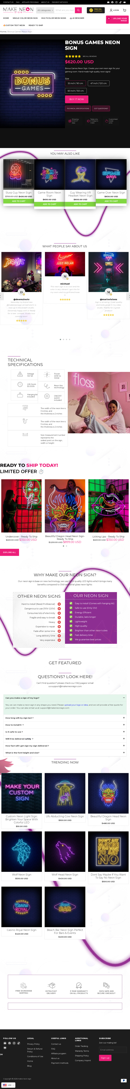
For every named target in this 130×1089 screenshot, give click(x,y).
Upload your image (120, 19)
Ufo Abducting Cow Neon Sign (65, 816)
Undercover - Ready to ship (21, 536)
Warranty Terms (82, 1051)
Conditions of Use (35, 1056)
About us (45, 2)
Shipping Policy (82, 1056)
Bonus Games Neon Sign (92, 45)
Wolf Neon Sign (21, 874)
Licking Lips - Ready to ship (109, 536)
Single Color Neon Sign (25, 18)
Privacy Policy (33, 1044)
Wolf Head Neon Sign (65, 874)
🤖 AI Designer (77, 18)
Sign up (105, 1058)
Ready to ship (36, 25)
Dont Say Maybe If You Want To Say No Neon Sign (108, 876)
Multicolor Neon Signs (53, 18)
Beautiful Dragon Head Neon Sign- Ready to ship (65, 537)
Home (6, 18)
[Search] (78, 10)
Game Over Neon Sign (111, 192)
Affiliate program (30, 2)
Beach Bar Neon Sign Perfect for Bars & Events (65, 931)
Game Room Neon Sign (49, 194)
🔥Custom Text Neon (14, 25)
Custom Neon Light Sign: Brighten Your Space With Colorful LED (21, 819)
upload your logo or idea (76, 705)
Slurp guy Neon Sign (18, 192)
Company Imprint (83, 1060)
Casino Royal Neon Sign (21, 929)
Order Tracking (81, 1046)
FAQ (17, 2)
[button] (60, 339)
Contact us (8, 2)
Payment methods (60, 2)
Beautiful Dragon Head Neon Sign (108, 818)
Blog (29, 1066)
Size (67, 78)
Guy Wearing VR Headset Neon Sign (80, 194)
